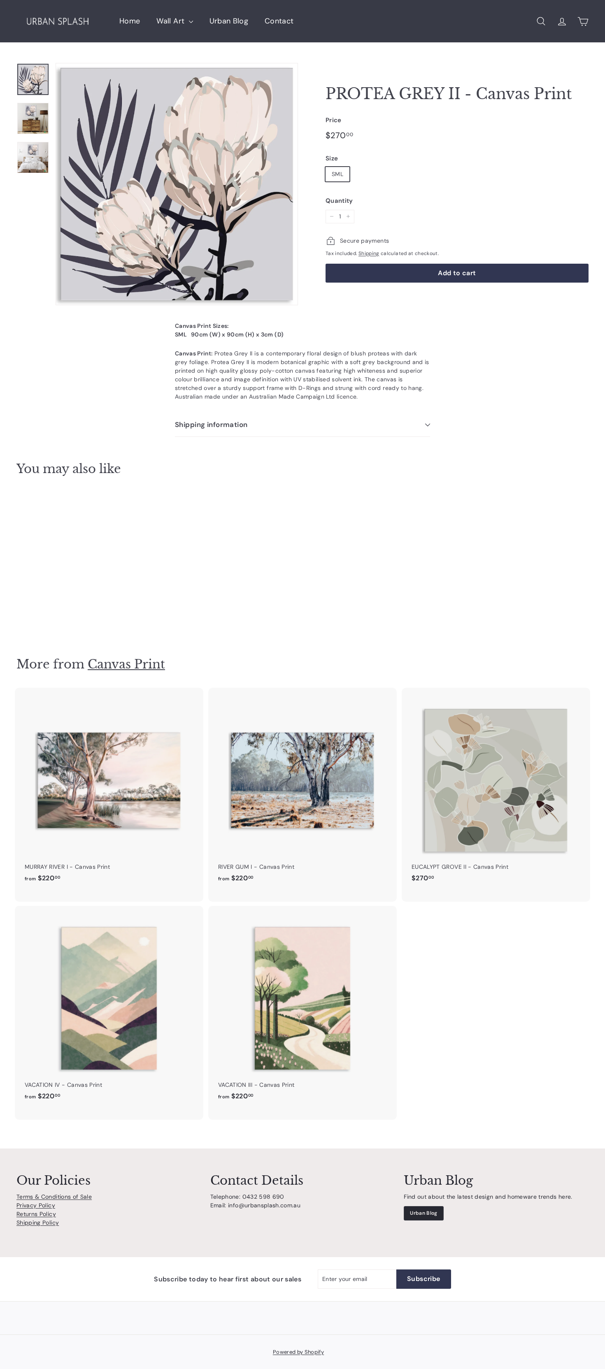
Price (334, 120)
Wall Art (171, 21)
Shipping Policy (37, 1222)
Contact (279, 21)
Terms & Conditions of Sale (54, 1196)
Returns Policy (36, 1214)
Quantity (339, 201)
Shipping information (211, 424)
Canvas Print (126, 664)
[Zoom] (177, 184)
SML (337, 174)
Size (332, 158)
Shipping (368, 253)
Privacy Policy (35, 1205)
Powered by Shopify (298, 1351)
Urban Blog (229, 21)
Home (129, 21)
